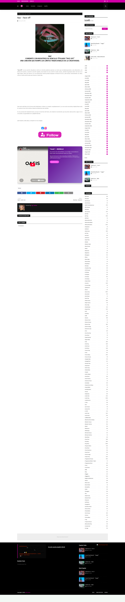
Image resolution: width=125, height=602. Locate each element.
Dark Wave (96, 296)
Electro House (96, 322)
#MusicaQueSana (32, 553)
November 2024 (96, 121)
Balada (96, 242)
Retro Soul (96, 482)
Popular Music (96, 445)
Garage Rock (96, 361)
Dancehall (96, 294)
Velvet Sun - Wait (95, 50)
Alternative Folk (96, 220)
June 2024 (96, 132)
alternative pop (96, 523)
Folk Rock (96, 348)
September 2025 (96, 99)
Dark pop (96, 298)
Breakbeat (96, 263)
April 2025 (96, 110)
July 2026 (96, 78)
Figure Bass (96, 339)
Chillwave (96, 274)
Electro (96, 317)
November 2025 (96, 95)
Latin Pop (96, 413)
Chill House (96, 270)
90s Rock (96, 198)
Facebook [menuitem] (33, 6)
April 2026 (96, 84)
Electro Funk (96, 320)
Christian (96, 276)
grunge (96, 528)
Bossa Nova (96, 261)
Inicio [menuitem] (27, 6)
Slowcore (96, 500)
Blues (96, 257)
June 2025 (96, 106)
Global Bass (96, 369)
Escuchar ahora (54, 161)
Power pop (96, 456)
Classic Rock (96, 281)
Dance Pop (96, 291)
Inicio (18, 1)
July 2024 (96, 130)
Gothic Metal (96, 374)
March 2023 (96, 154)
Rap (96, 471)
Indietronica (96, 400)
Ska (96, 493)
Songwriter (96, 504)
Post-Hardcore (96, 450)
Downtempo (96, 307)
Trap (96, 519)
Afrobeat (96, 209)
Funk (96, 352)
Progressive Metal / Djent (96, 461)
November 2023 (96, 147)
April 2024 (96, 136)
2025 (96, 68)
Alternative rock (96, 224)
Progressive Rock (96, 463)
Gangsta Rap (96, 359)
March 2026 (96, 86)
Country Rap (96, 285)
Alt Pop (96, 215)
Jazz (96, 404)
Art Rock (96, 235)
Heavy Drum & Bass (96, 385)
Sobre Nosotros (24, 1)
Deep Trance (96, 302)
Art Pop (96, 233)
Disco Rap (96, 304)
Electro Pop (96, 324)
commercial (96, 526)
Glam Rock (96, 365)
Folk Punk (96, 346)
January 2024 (96, 143)
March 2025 (96, 112)
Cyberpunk (96, 287)
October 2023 (96, 149)
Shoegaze (96, 491)
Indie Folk (96, 395)
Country (96, 283)
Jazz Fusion (96, 406)
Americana (96, 231)
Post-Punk (96, 452)
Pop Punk (96, 439)
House (96, 391)
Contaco (106, 592)
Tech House (96, 513)
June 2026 (96, 80)
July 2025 (96, 104)
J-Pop (96, 402)
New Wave (96, 437)
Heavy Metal (96, 387)
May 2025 (96, 108)
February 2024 (96, 141)
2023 (96, 72)
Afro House (96, 207)
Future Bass (96, 354)
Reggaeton (96, 476)
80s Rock (96, 196)
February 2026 (96, 89)
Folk (96, 341)
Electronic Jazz (96, 328)
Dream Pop (96, 309)
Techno (22, 13)
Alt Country (96, 211)
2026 (96, 65)
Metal (96, 426)
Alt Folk (96, 213)
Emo (96, 330)
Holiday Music (96, 389)
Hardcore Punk (96, 380)
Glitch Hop (96, 367)
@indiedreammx (23, 546)
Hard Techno (96, 378)
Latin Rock (96, 415)
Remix (96, 480)
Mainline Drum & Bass (96, 419)
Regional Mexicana (96, 478)
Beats (96, 248)
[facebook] (105, 1)
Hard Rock (96, 376)
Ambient (96, 229)
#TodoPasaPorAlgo (23, 553)
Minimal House (96, 432)
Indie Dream (27, 592)
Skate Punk (96, 495)
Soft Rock (96, 502)
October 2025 (96, 97)
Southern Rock (96, 506)
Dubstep (96, 313)
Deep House (96, 300)
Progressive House (96, 458)
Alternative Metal (96, 222)
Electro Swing (96, 326)
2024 (96, 70)
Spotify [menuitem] (46, 6)
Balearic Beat (96, 244)
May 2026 (96, 82)
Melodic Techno (96, 424)
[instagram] (107, 1)
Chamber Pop (96, 268)
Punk (96, 465)
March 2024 (96, 138)
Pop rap (96, 441)
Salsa (96, 489)
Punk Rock (96, 467)
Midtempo (96, 430)
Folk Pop (96, 343)
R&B (96, 469)
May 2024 (96, 134)
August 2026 (96, 76)
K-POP (96, 411)
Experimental (96, 337)
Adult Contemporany (96, 205)
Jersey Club (96, 409)
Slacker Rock (96, 497)
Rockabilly (96, 487)
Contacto (32, 1)
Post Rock (96, 448)
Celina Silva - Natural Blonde (98, 56)
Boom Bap (96, 259)
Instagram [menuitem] (39, 6)
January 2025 (96, 117)
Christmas (96, 278)
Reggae (96, 474)
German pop (96, 363)
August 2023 (96, 151)
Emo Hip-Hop (96, 333)
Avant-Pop (96, 239)
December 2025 (96, 93)
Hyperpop (96, 393)
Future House (96, 356)
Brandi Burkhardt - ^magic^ (97, 43)
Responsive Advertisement (62, 536)
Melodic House (96, 422)
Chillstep (96, 272)
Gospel (96, 372)
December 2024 (96, 119)
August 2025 (96, 102)
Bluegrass (96, 255)
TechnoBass (96, 517)
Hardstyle (96, 382)
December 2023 (96, 145)
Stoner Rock (96, 508)
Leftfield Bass (96, 417)
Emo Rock (96, 335)
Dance (96, 289)
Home (19, 13)
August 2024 (96, 128)
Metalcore (96, 428)
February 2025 (96, 115)
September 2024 (96, 125)
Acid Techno (96, 202)
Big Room (96, 252)
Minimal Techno (96, 435)
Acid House (96, 200)
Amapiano (96, 226)
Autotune (96, 237)
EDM (96, 315)
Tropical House (96, 521)
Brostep (96, 265)
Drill (96, 311)
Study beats (96, 510)
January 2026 (96, 91)
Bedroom (96, 250)
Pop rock (96, 443)
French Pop (96, 350)
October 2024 (96, 123)
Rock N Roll (96, 484)
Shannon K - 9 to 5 (95, 37)
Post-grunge (96, 454)
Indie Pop (96, 398)
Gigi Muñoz (34, 205)
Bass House (96, 246)
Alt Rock (96, 218)
